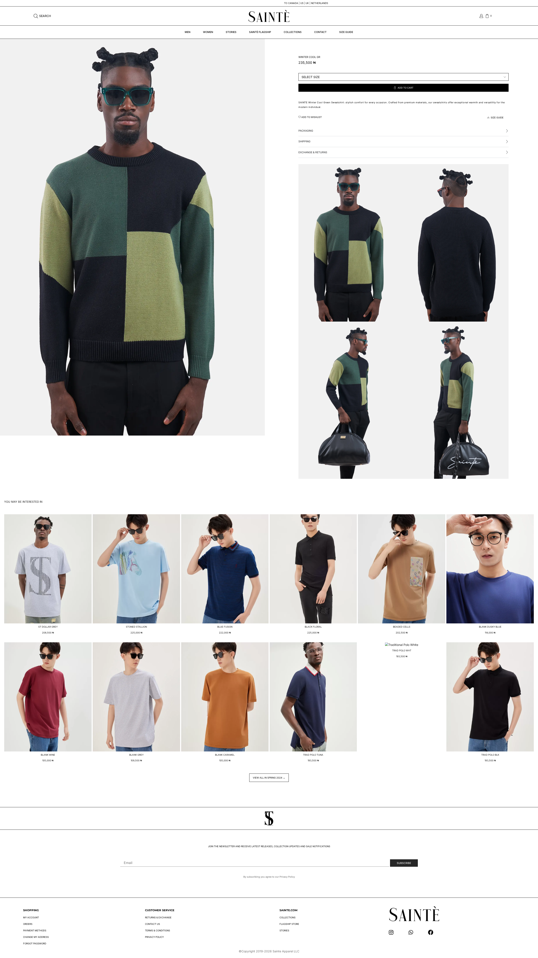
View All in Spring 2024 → (269, 777)
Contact (320, 32)
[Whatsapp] (411, 932)
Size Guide (346, 32)
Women (208, 32)
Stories (231, 32)
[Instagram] (391, 932)
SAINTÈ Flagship (260, 32)
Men (187, 32)
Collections (293, 32)
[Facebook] (430, 932)
